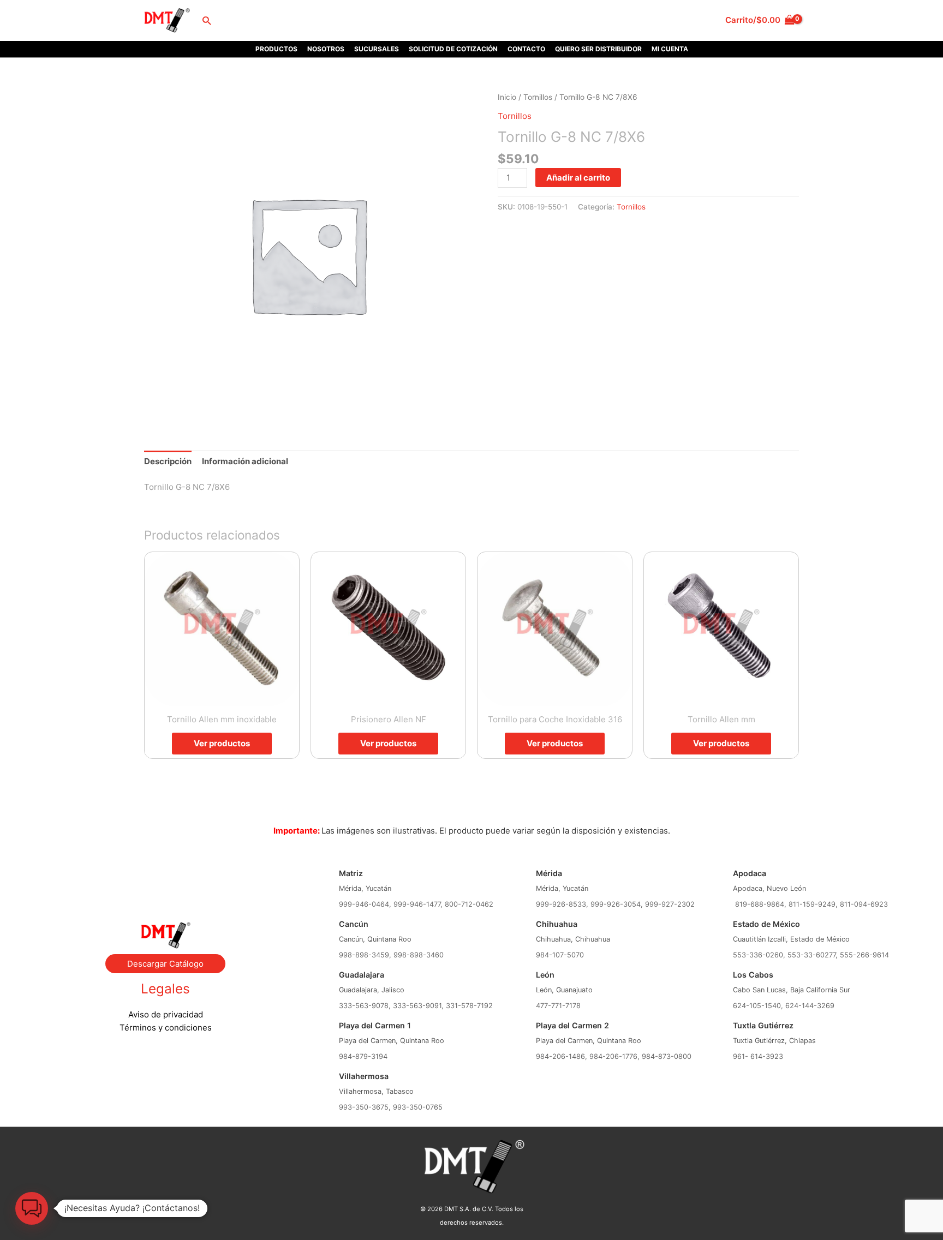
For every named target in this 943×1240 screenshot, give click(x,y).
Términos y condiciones (166, 1027)
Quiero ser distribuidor (598, 49)
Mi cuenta (670, 49)
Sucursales (376, 49)
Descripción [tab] (168, 461)
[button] (206, 20)
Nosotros (325, 49)
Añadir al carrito (578, 177)
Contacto (526, 49)
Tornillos (537, 97)
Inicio (507, 97)
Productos (276, 49)
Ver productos (222, 743)
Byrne (165, 878)
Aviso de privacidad (165, 1014)
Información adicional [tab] (245, 461)
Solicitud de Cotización (453, 49)
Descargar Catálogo (165, 964)
